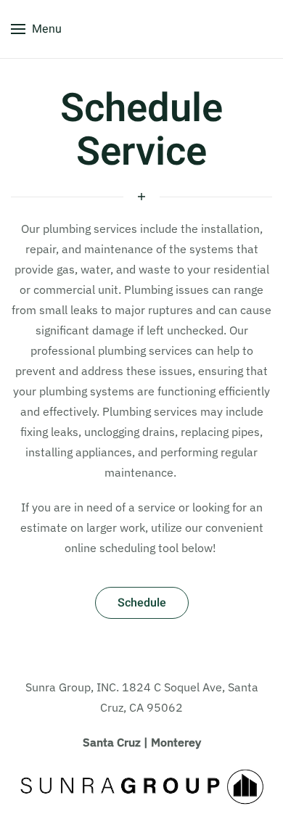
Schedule (142, 603)
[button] (36, 29)
